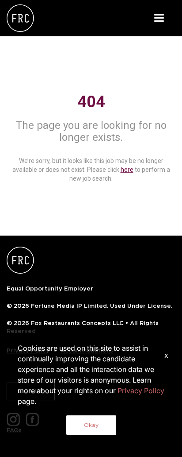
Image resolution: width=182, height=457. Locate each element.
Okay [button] (91, 425)
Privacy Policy (141, 390)
